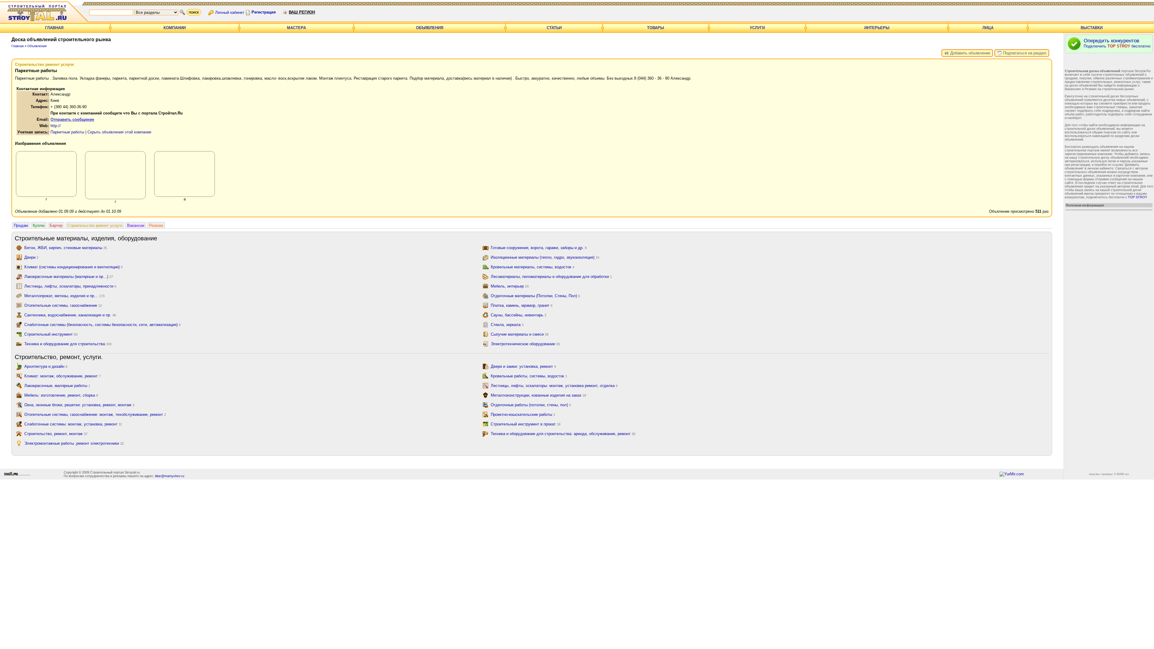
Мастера (296, 28)
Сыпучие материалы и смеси (519, 334)
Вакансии (135, 225)
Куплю (39, 225)
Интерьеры (877, 28)
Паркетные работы (67, 132)
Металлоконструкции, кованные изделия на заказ (538, 395)
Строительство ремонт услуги (94, 225)
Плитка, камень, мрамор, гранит (521, 305)
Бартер (56, 225)
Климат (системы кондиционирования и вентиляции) (73, 267)
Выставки (1092, 28)
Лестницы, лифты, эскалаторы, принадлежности (70, 286)
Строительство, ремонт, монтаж (55, 433)
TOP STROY (1137, 197)
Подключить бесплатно (1117, 43)
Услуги (757, 28)
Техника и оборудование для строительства (67, 344)
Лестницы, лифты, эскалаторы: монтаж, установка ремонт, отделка (554, 385)
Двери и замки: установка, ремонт (523, 366)
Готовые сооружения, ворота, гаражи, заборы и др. (539, 247)
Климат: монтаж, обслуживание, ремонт (62, 376)
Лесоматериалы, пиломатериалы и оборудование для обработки (551, 276)
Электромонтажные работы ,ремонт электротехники (74, 443)
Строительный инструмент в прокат (525, 424)
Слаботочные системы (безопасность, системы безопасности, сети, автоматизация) (102, 324)
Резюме (156, 225)
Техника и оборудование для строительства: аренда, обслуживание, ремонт (563, 433)
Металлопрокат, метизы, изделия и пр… (64, 296)
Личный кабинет (229, 12)
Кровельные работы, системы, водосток (529, 376)
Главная (54, 28)
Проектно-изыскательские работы (523, 414)
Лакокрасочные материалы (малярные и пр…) (68, 276)
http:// (55, 125)
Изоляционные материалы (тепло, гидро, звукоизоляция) (545, 257)
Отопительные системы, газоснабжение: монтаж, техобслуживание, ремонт (95, 414)
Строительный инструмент (51, 334)
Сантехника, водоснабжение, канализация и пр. (70, 315)
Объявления (429, 28)
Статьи (554, 28)
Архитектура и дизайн (45, 366)
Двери (31, 257)
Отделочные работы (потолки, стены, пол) (531, 405)
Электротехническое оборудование (525, 344)
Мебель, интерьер (510, 286)
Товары (655, 28)
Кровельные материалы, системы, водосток (532, 267)
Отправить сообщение (72, 119)
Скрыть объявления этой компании (119, 132)
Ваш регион (302, 12)
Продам (21, 225)
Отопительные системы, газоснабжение (63, 305)
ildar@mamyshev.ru (169, 476)
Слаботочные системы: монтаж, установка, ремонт (73, 424)
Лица (988, 28)
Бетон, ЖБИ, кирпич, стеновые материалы (65, 247)
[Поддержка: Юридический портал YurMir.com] (1012, 474)
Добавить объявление (969, 53)
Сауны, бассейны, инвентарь (518, 315)
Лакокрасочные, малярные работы (57, 385)
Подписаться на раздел (1024, 53)
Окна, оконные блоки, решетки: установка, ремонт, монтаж (79, 405)
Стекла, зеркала (507, 324)
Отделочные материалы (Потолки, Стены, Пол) (535, 296)
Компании (174, 28)
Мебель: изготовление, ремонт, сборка (61, 395)
